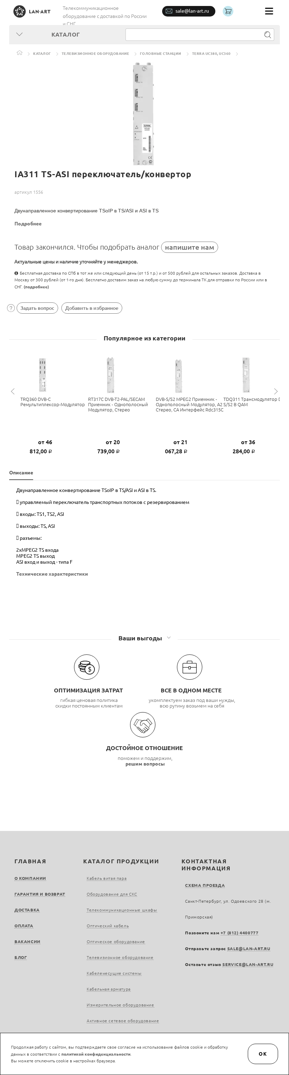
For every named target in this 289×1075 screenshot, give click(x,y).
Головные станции (161, 54)
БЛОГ (20, 957)
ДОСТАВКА (27, 910)
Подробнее (28, 223)
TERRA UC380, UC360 (211, 54)
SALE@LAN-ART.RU (248, 948)
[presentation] (13, 391)
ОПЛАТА (23, 925)
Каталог (42, 54)
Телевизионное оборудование (95, 54)
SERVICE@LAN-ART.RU (247, 964)
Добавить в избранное (91, 308)
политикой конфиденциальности (95, 1054)
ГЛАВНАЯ (30, 861)
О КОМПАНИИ (30, 878)
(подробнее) (36, 286)
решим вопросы (145, 764)
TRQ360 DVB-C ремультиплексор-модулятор (52, 402)
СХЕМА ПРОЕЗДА (205, 885)
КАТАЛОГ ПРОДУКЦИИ (121, 861)
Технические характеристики (52, 574)
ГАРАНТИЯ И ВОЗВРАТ (39, 894)
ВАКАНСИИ (27, 941)
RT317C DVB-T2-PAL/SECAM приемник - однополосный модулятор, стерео (118, 404)
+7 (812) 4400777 (240, 932)
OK (263, 1054)
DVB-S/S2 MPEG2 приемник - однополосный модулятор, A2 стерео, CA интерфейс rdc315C (189, 404)
